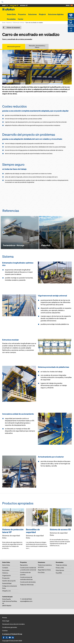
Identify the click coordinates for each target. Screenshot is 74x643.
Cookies (5, 631)
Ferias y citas (60, 568)
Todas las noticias (61, 565)
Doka (3, 22)
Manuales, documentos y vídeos (37, 46)
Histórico (5, 573)
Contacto (5, 568)
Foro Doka (41, 572)
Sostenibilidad (6, 583)
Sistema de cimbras (18, 22)
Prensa (4, 618)
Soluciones (32, 14)
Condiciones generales (9, 627)
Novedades (11, 19)
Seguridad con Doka (44, 570)
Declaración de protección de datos (13, 624)
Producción (6, 578)
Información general (13, 46)
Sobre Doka (11, 14)
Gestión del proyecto (9, 581)
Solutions (9, 22)
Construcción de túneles (28, 582)
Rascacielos (24, 565)
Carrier (20, 19)
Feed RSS (59, 573)
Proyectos (22, 14)
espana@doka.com (26, 601)
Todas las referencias (27, 585)
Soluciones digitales (56, 14)
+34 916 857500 (26, 599)
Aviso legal (5, 621)
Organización (6, 575)
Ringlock (42, 14)
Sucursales (5, 570)
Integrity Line (6, 591)
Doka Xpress (60, 570)
